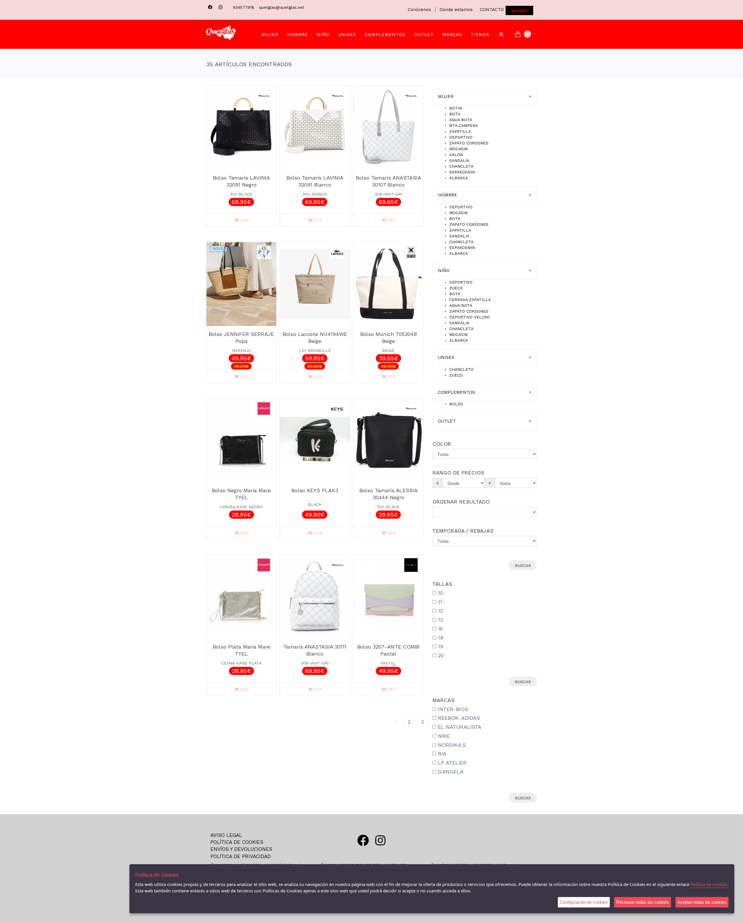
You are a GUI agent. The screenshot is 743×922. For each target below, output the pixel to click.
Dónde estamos (456, 9)
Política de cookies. (709, 884)
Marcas (452, 34)
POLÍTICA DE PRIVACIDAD (240, 856)
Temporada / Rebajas (462, 531)
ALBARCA (458, 178)
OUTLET (424, 34)
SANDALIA (459, 160)
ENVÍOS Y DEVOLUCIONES (241, 849)
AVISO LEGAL (226, 835)
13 (440, 620)
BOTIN (455, 108)
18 (440, 638)
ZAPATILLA (460, 131)
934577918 (243, 7)
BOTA (454, 114)
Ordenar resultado (461, 502)
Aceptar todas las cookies (701, 902)
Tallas (442, 584)
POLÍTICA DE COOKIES (236, 842)
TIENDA (480, 34)
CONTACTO (492, 9)
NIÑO (323, 34)
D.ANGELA (451, 772)
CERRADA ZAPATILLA (470, 299)
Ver (244, 220)
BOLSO (456, 404)
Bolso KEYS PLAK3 (314, 490)
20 (441, 655)
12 (440, 611)
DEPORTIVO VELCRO (469, 317)
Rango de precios (458, 473)
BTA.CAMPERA (463, 125)
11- (441, 602)
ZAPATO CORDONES (468, 143)
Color (441, 444)
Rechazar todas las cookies (642, 902)
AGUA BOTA (460, 119)
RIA (442, 754)
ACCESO (519, 10)
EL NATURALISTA (459, 727)
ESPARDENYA (462, 172)
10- (442, 593)
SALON (456, 154)
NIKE (444, 736)
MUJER (270, 34)
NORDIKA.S (452, 745)
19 (440, 646)
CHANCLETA (461, 166)
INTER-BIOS (453, 709)
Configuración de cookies (584, 902)
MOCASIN (458, 148)
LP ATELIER (452, 763)
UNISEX (347, 34)
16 (440, 629)
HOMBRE (297, 34)
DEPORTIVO (461, 137)
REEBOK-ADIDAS (459, 718)
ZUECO (456, 288)
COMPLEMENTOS (385, 34)
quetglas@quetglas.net (281, 7)
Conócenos (419, 9)
